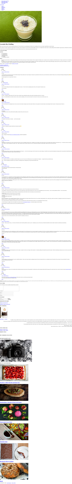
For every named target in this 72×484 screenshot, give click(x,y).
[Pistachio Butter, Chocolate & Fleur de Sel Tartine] (14, 400)
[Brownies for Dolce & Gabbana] (14, 459)
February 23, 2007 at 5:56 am (5, 256)
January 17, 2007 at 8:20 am (5, 131)
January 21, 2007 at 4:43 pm (5, 157)
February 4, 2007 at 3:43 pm (5, 247)
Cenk (4, 92)
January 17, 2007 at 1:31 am (5, 117)
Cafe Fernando (2, 4)
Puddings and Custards (15, 63)
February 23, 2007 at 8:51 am (5, 267)
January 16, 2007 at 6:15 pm (5, 109)
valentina (5, 237)
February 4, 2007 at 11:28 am (5, 239)
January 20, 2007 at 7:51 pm (5, 140)
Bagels (1, 481)
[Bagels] (14, 479)
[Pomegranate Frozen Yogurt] (14, 420)
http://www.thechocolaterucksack (12, 277)
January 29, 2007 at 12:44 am (5, 209)
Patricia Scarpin (6, 82)
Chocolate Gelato (3, 441)
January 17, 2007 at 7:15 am (5, 124)
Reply (2, 79)
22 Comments (7, 63)
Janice (4, 147)
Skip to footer (3, 3)
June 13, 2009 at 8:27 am (5, 275)
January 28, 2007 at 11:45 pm (5, 187)
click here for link (68, 269)
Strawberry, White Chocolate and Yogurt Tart (10, 382)
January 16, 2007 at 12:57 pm (6, 102)
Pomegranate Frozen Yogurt (6, 422)
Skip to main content (4, 1)
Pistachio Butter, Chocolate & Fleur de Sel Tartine (11, 402)
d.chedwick (5, 164)
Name (1, 292)
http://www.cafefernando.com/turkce (15, 134)
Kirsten (5, 274)
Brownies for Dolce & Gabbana (6, 461)
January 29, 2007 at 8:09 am (5, 221)
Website (1, 295)
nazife (4, 123)
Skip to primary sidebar (5, 2)
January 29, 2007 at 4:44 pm (5, 228)
